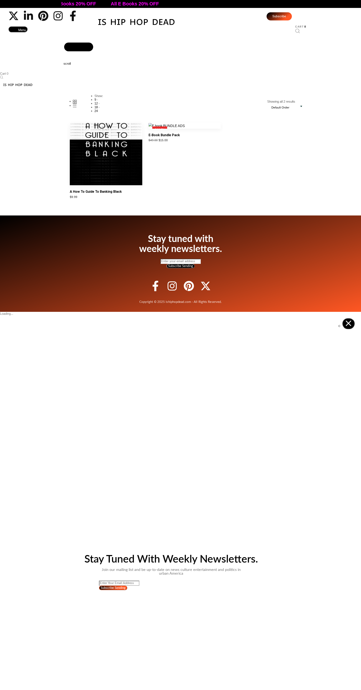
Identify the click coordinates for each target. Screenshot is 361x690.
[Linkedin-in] (28, 16)
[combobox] (282, 107)
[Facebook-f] (73, 16)
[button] (18, 29)
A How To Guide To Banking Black (96, 192)
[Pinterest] (43, 16)
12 (96, 103)
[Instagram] (58, 16)
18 (96, 107)
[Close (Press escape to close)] (348, 323)
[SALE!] (167, 125)
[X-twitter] (13, 16)
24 (96, 111)
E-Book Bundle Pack (164, 135)
